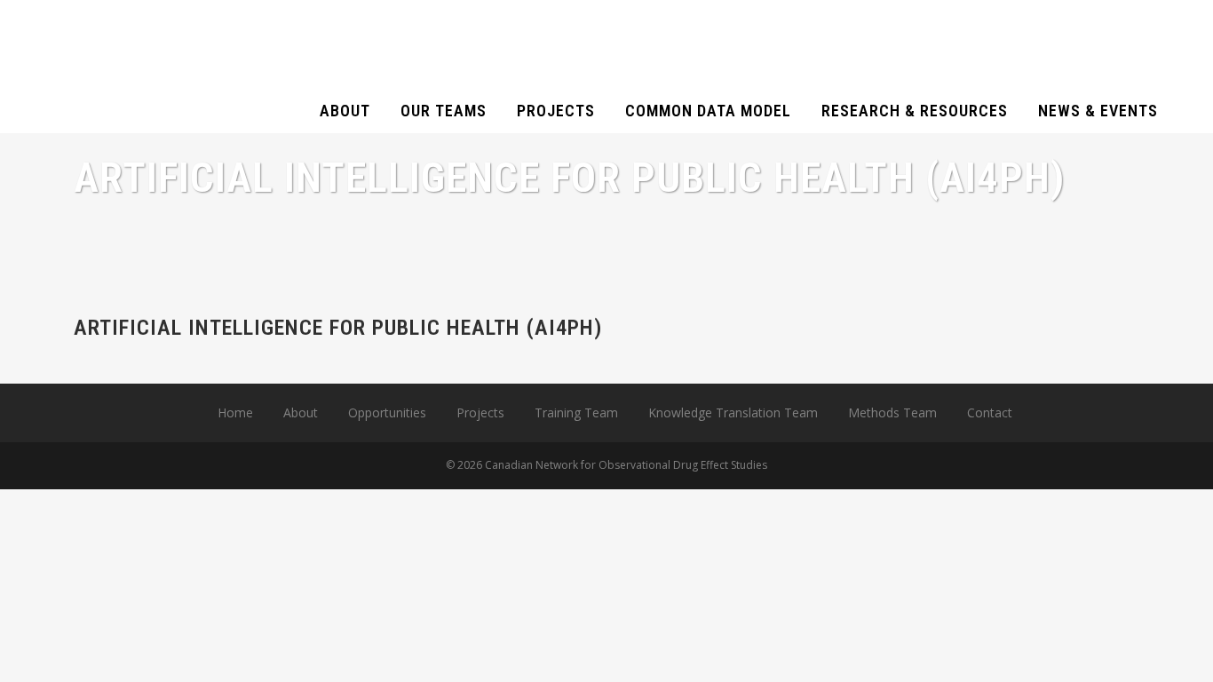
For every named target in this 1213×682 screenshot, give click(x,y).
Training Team (576, 412)
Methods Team (892, 412)
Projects (480, 412)
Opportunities (387, 412)
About (300, 412)
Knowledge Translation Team (733, 412)
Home (235, 412)
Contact (989, 412)
